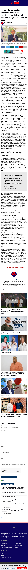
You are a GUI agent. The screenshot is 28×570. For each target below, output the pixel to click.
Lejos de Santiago (6, 352)
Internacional (4, 543)
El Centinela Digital (9, 22)
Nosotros (3, 555)
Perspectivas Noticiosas (6, 547)
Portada (2, 8)
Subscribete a (14, 267)
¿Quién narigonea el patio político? (10, 333)
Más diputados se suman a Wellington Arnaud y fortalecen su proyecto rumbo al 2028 (14, 415)
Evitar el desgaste (6, 395)
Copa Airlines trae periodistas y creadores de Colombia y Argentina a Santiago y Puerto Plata (14, 499)
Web (2, 458)
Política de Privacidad (6, 557)
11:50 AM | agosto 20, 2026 (6, 513)
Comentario (4, 430)
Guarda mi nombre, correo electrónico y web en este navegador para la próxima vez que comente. (14, 465)
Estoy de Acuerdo (22, 568)
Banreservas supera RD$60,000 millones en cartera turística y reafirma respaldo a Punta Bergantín (12, 311)
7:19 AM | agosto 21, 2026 (15, 496)
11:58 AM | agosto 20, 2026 (6, 507)
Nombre (3, 446)
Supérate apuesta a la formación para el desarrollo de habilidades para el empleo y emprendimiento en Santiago (14, 504)
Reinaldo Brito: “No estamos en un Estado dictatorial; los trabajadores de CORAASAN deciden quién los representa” (12, 373)
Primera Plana (9, 8)
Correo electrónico (5, 452)
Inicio (2, 553)
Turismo (16, 547)
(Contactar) (20, 285)
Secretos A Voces (18, 545)
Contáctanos (8, 537)
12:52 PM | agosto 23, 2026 (6, 489)
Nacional (3, 545)
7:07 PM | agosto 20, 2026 (6, 501)
